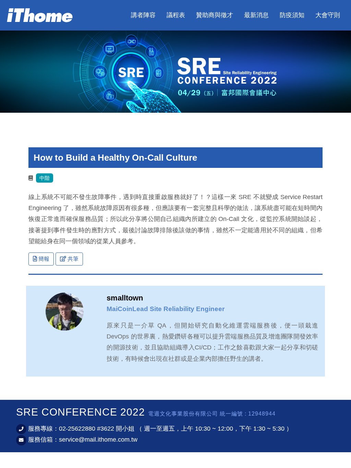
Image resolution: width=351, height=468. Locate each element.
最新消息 (256, 15)
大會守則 (327, 15)
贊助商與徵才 (214, 15)
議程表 (176, 15)
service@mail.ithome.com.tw (98, 439)
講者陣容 (143, 15)
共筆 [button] (72, 259)
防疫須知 (292, 15)
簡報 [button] (43, 259)
